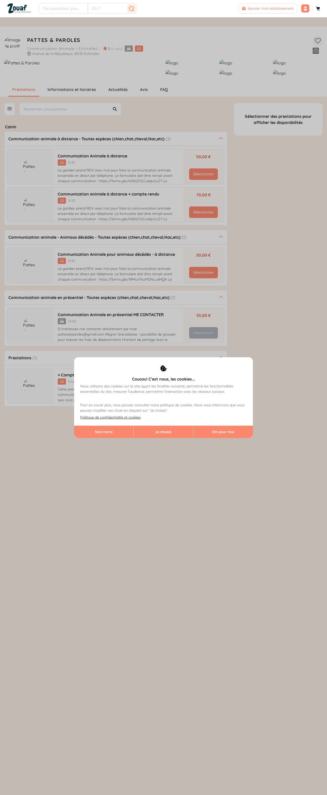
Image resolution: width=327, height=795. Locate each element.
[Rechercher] (131, 8)
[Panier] (318, 8)
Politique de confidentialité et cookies (110, 417)
